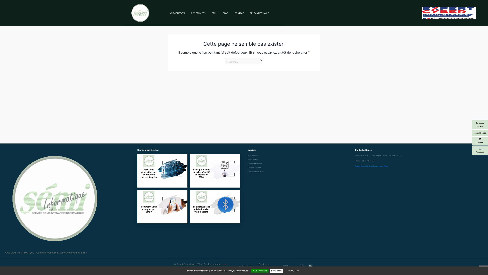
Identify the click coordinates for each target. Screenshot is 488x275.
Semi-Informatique (185, 264)
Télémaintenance (259, 13)
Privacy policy (293, 271)
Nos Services (198, 13)
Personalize (276, 271)
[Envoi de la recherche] (261, 60)
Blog (225, 13)
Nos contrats (177, 13)
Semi (214, 13)
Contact (239, 13)
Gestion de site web (213, 264)
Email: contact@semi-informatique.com (371, 166)
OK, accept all (260, 271)
